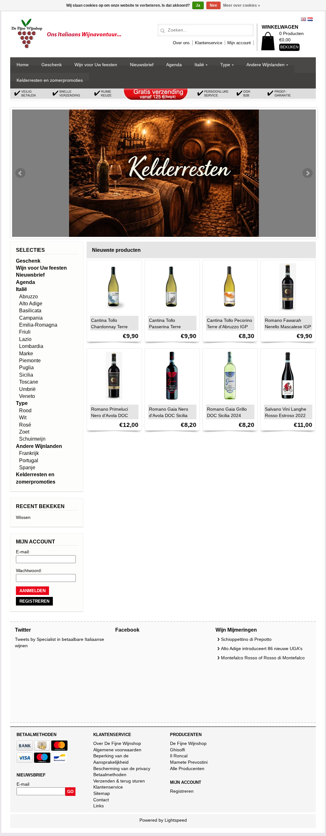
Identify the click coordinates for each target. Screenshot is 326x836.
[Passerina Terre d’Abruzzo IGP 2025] (170, 312)
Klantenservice (208, 42)
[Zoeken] (162, 30)
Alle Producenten (187, 768)
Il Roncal (179, 755)
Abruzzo (28, 296)
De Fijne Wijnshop (188, 743)
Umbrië (27, 389)
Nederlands (310, 19)
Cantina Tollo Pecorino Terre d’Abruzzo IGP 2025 (229, 327)
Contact (101, 799)
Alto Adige (30, 303)
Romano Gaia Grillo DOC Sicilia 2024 (227, 412)
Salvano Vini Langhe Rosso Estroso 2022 (285, 412)
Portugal (28, 460)
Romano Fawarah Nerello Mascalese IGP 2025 (288, 327)
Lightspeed (176, 820)
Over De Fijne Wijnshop (117, 743)
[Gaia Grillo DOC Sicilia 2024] (228, 401)
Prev (20, 173)
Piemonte (30, 360)
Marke (26, 353)
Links (98, 805)
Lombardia (31, 346)
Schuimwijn (32, 439)
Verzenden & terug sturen (119, 780)
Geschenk (51, 64)
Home (23, 64)
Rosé (25, 425)
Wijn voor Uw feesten (95, 64)
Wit (22, 417)
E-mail (23, 784)
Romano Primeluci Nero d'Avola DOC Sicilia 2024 (109, 415)
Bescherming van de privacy (121, 768)
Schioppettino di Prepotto (246, 639)
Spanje (27, 467)
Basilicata (30, 310)
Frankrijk (29, 453)
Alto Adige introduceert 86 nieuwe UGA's (261, 648)
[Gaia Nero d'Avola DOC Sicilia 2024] (170, 401)
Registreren (182, 791)
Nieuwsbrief (141, 64)
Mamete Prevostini (189, 762)
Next (307, 173)
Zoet (24, 432)
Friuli (25, 332)
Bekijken (289, 47)
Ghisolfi (177, 749)
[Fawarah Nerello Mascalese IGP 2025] (286, 312)
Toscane (28, 382)
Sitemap (101, 793)
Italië (199, 64)
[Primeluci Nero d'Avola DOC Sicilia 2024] (112, 401)
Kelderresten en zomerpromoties (50, 80)
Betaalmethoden (109, 774)
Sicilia (26, 375)
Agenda (174, 64)
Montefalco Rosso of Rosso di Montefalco (263, 657)
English (303, 19)
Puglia (26, 367)
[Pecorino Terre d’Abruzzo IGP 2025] (228, 312)
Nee (213, 5)
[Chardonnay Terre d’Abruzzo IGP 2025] (112, 312)
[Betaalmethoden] (25, 749)
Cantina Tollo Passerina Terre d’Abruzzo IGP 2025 (169, 327)
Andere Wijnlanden (265, 64)
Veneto (27, 396)
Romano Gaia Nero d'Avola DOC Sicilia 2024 (168, 415)
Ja (198, 5)
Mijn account (239, 42)
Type (225, 64)
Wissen (23, 517)
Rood (25, 410)
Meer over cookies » (241, 5)
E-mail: (23, 551)
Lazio (25, 339)
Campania (31, 318)
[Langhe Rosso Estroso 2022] (286, 401)
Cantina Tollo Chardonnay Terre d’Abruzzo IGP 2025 (111, 327)
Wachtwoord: (29, 570)
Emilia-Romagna (38, 325)
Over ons (181, 42)
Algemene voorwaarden (117, 749)
